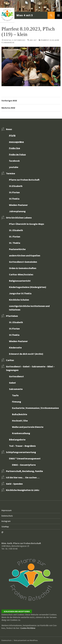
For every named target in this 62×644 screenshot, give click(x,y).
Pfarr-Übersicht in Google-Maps (26, 223)
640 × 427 (33, 40)
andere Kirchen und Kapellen (24, 255)
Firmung (16, 401)
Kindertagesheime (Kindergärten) (27, 287)
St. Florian (14, 236)
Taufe (15, 395)
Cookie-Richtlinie (27, 628)
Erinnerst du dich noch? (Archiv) (26, 353)
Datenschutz (7, 515)
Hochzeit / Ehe (20, 420)
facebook (14, 160)
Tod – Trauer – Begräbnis (22, 445)
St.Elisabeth (15, 186)
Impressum (7, 510)
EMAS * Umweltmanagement (24, 458)
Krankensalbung (21, 433)
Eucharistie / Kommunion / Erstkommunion (35, 407)
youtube (13, 167)
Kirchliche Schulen (19, 299)
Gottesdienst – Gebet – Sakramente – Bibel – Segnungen (30, 368)
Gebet (12, 382)
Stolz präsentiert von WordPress (26, 640)
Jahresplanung (17, 211)
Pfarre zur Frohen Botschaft (16, 15)
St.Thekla (14, 198)
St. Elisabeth (16, 230)
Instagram (6, 521)
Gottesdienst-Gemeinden (23, 261)
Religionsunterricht (20, 280)
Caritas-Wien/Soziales (21, 274)
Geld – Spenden (14, 483)
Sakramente (16, 388)
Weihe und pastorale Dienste (27, 426)
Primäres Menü (58, 15)
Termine (10, 173)
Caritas (10, 360)
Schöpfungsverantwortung (21, 452)
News (9, 129)
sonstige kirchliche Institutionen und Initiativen (29, 307)
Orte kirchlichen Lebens (19, 217)
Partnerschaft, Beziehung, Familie (24, 471)
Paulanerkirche (17, 249)
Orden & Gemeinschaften (22, 268)
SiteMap (5, 526)
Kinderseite (15, 347)
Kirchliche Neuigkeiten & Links (22, 490)
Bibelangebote (17, 439)
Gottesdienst (16, 376)
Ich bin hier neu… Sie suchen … (23, 477)
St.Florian (14, 192)
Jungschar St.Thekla (20, 293)
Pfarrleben (12, 315)
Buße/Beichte (19, 414)
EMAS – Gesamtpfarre (24, 464)
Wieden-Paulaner (18, 204)
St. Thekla (14, 242)
